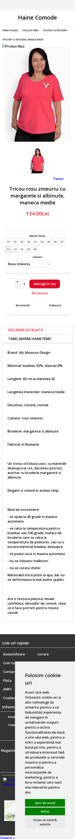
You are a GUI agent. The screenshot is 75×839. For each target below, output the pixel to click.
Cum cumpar (13, 663)
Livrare (43, 654)
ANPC (7, 689)
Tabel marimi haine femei (29, 338)
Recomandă (23, 305)
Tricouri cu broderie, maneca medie (22, 39)
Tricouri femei (30, 30)
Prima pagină (10, 30)
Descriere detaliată (25, 330)
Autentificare (14, 654)
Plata (7, 680)
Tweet (58, 178)
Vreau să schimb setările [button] (45, 822)
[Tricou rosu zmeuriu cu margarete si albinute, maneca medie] (37, 140)
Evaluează (55, 305)
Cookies (9, 698)
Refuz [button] (45, 811)
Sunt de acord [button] (45, 803)
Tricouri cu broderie (55, 30)
